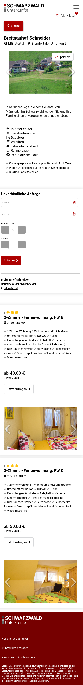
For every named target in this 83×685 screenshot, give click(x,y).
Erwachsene (7, 223)
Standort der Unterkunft (48, 43)
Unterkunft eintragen (15, 647)
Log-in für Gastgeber (15, 638)
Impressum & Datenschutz (19, 657)
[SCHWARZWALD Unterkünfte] (25, 10)
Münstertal (16, 43)
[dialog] (39, 202)
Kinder (4, 238)
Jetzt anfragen (17, 389)
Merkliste (69, 15)
